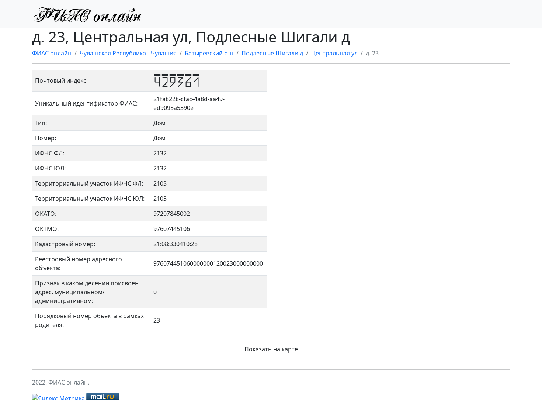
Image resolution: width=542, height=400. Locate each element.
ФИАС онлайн (52, 53)
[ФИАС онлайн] (87, 14)
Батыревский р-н (209, 53)
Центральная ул (334, 53)
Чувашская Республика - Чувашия (128, 53)
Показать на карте (271, 349)
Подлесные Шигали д (272, 53)
